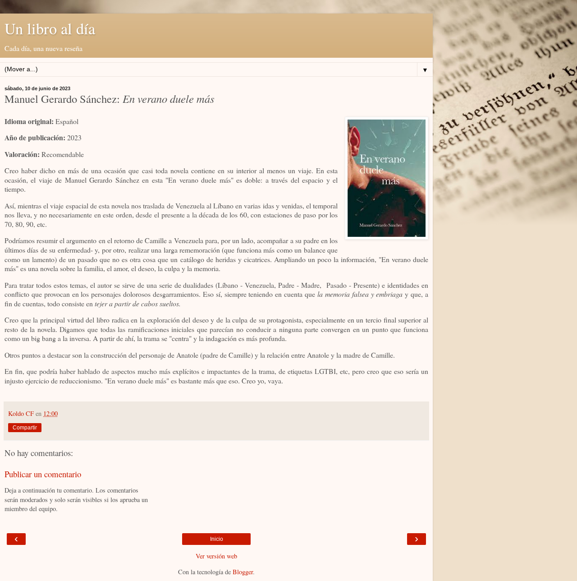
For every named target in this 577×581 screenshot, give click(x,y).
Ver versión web (216, 556)
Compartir (25, 427)
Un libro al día (50, 28)
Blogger (243, 571)
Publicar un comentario (43, 474)
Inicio (216, 539)
